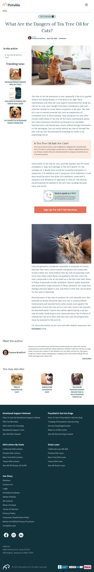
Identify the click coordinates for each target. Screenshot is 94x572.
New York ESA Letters (13, 457)
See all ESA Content (12, 434)
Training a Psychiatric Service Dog (63, 421)
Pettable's (37, 328)
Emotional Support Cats (13, 430)
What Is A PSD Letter (57, 430)
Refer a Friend (9, 505)
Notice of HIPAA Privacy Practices (18, 521)
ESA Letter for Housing (13, 426)
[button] (86, 5)
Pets (5, 11)
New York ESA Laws (57, 457)
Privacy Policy (9, 513)
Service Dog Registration (59, 426)
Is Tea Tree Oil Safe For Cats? (13, 56)
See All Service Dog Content (60, 434)
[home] (11, 5)
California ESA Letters (13, 449)
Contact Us (8, 484)
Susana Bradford (38, 38)
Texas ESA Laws (55, 461)
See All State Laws (56, 465)
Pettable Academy (11, 492)
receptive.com (9, 525)
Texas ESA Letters (11, 461)
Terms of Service (10, 509)
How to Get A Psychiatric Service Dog (65, 417)
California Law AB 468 (58, 449)
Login (5, 488)
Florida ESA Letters (11, 453)
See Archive (86, 358)
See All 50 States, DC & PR (15, 465)
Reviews (6, 480)
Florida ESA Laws (56, 453)
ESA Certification (10, 421)
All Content (8, 501)
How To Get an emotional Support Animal (21, 417)
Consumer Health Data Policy (16, 517)
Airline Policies (9, 497)
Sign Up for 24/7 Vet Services (60, 209)
